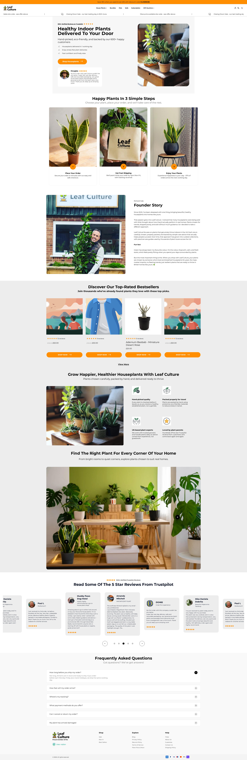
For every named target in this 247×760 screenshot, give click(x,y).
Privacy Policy (137, 739)
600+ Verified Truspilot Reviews (128, 580)
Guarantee (168, 742)
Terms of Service (137, 745)
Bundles (113, 8)
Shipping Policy (170, 747)
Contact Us (169, 745)
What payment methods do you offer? (66, 705)
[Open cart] (242, 8)
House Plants (100, 8)
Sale (100, 737)
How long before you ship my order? (65, 672)
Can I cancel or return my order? (63, 714)
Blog (133, 737)
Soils (126, 8)
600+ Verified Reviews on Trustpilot (70, 24)
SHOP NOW (141, 355)
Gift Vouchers (148, 8)
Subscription (135, 8)
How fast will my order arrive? (62, 688)
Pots (120, 8)
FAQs (167, 737)
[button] (114, 643)
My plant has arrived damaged (62, 723)
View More (123, 364)
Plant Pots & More (138, 747)
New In (101, 739)
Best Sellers (103, 742)
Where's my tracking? (59, 697)
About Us (168, 739)
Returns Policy (137, 742)
